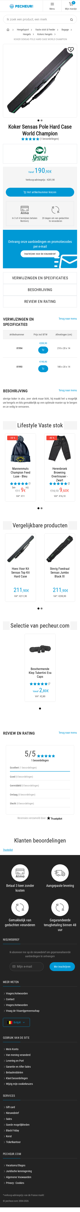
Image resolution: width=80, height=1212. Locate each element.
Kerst (9, 1136)
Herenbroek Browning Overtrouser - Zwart (59, 472)
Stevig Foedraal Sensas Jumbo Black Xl (60, 572)
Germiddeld (24, 785)
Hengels (27, 34)
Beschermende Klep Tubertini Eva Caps (40, 672)
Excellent (23, 767)
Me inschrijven (62, 966)
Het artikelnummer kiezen (41, 192)
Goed (21, 776)
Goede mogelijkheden (18, 1124)
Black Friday (12, 1130)
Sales (9, 1118)
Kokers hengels (44, 34)
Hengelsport (23, 29)
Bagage (65, 29)
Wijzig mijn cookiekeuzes (19, 1083)
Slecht (22, 803)
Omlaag (22, 794)
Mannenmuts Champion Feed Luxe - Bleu (20, 472)
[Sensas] (40, 154)
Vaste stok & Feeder (45, 29)
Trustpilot (8, 849)
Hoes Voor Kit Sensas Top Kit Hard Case (20, 572)
